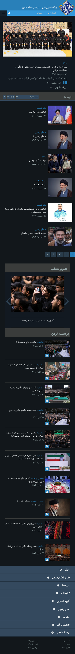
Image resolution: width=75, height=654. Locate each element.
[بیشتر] (65, 83)
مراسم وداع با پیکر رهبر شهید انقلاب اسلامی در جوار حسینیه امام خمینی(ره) (25, 434)
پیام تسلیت (41, 108)
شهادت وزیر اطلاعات (37, 112)
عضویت (67, 644)
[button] (3, 13)
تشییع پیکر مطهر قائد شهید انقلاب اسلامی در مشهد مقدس (26, 366)
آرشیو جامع (66, 647)
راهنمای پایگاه (33, 640)
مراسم (41, 342)
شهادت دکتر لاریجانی (37, 160)
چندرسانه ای (63, 625)
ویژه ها (66, 586)
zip (52, 87)
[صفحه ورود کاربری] (9, 13)
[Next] (47, 254)
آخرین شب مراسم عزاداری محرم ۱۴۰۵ (38, 320)
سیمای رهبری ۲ (39, 136)
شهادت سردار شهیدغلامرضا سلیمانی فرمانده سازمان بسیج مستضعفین (25, 210)
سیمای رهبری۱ (40, 184)
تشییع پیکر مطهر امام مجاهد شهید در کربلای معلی (24, 525)
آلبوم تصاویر (63, 601)
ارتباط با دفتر (63, 633)
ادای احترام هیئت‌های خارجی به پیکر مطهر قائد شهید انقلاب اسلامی (24, 457)
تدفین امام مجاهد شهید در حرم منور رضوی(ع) (26, 480)
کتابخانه (65, 593)
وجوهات (39, 13)
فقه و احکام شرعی (61, 578)
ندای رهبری (64, 609)
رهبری (66, 617)
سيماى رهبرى (40, 132)
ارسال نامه (52, 13)
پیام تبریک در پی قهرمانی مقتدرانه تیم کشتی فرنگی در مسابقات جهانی (40, 68)
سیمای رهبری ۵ (23, 501)
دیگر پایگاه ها (33, 647)
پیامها (65, 62)
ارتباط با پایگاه (33, 644)
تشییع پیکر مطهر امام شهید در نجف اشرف (25, 548)
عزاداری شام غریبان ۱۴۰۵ (26, 342)
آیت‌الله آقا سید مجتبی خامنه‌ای (33, 233)
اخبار (67, 570)
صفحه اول (66, 640)
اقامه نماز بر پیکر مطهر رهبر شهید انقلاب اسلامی (27, 389)
